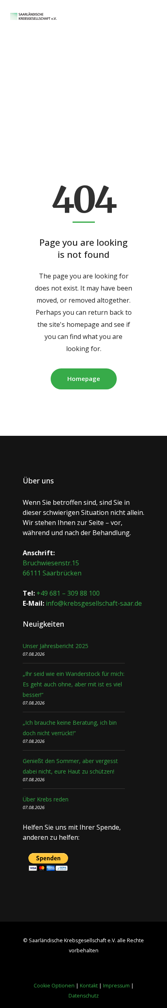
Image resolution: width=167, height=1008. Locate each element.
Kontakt (89, 985)
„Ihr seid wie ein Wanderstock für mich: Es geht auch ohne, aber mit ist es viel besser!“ (73, 684)
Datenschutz (84, 995)
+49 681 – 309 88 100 (68, 593)
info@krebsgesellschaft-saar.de (94, 603)
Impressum (116, 985)
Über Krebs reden (46, 799)
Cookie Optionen (54, 985)
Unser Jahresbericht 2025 (55, 646)
